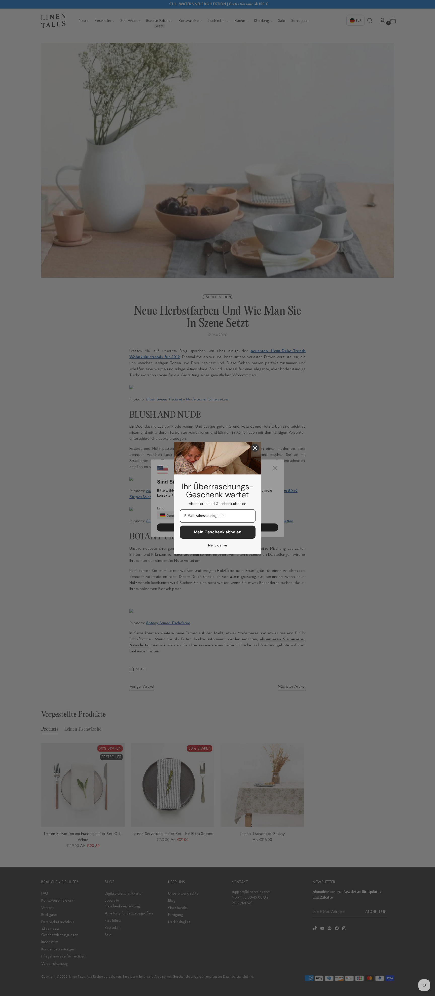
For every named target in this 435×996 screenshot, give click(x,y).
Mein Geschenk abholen (217, 532)
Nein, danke (217, 545)
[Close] (255, 448)
